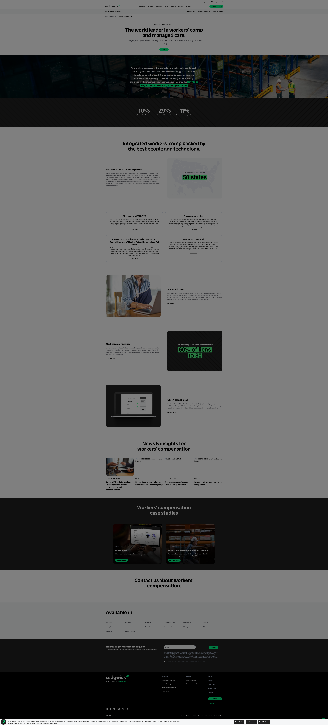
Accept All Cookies (264, 721)
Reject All (251, 721)
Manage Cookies (239, 721)
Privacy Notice (53, 723)
